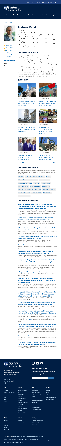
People (30, 15)
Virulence (36, 183)
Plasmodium (22, 180)
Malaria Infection (23, 186)
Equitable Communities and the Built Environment (23, 404)
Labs (23, 15)
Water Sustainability (22, 408)
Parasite (20, 177)
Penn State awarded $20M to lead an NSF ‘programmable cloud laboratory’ (26, 103)
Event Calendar (21, 423)
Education (6, 395)
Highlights (20, 420)
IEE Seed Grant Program (37, 420)
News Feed (6, 423)
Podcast (6, 425)
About (8, 15)
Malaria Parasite (32, 180)
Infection (28, 177)
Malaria (48, 177)
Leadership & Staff (50, 399)
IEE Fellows (48, 395)
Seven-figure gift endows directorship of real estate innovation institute (25, 157)
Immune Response (24, 196)
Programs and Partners (9, 392)
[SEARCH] (56, 2)
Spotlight (6, 420)
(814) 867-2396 (10, 48)
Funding (52, 15)
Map (5, 376)
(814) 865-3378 (7, 381)
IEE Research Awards (23, 413)
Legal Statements (34, 439)
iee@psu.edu (7, 383)
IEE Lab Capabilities (36, 409)
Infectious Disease (38, 177)
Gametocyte (46, 186)
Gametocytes (47, 193)
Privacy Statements (8, 439)
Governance (48, 390)
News (37, 15)
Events (44, 15)
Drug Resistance (35, 186)
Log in (48, 440)
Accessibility (26, 439)
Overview (6, 390)
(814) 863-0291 (7, 379)
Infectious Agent (44, 180)
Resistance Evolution (49, 189)
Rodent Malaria (46, 183)
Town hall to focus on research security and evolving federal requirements (27, 129)
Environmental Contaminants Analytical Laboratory (37, 400)
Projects (20, 410)
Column (5, 427)
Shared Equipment (36, 407)
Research (15, 15)
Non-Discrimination (18, 439)
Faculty (47, 392)
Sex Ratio (38, 189)
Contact (5, 401)
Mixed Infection (36, 193)
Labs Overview (35, 390)
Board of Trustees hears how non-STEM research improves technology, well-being (47, 103)
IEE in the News (7, 430)
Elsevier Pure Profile (9, 60)
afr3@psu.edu (9, 45)
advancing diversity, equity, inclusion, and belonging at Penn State (28, 436)
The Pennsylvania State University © (13, 442)
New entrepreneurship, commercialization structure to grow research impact (48, 157)
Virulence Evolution (24, 193)
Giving (5, 399)
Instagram (33, 363)
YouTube (41, 363)
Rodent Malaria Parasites (25, 189)
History (5, 397)
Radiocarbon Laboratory (37, 405)
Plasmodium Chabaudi (25, 183)
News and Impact (36, 392)
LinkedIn (37, 363)
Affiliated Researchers (51, 397)
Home (5, 22)
